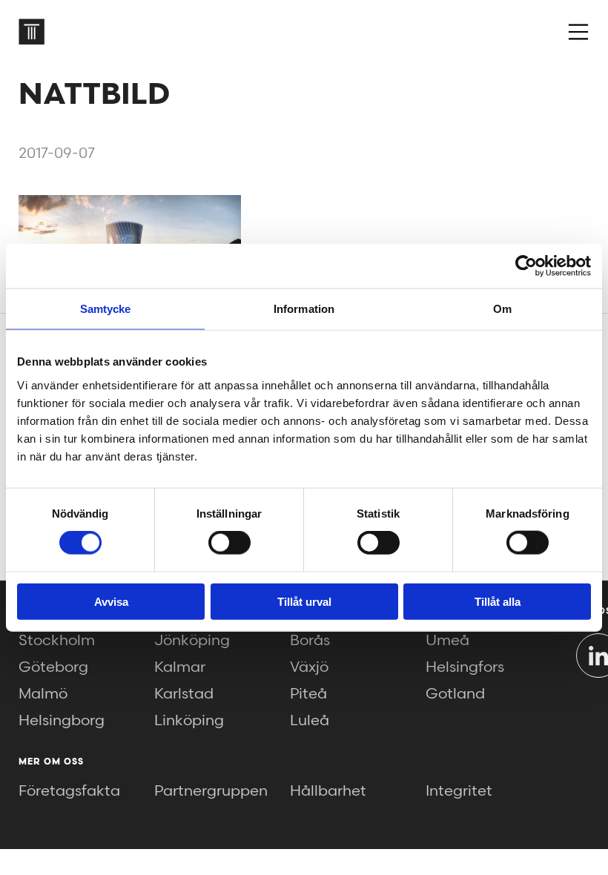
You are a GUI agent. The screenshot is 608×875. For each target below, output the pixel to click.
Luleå (309, 721)
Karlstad (184, 694)
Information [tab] (304, 309)
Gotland (455, 694)
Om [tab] (502, 309)
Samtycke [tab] (105, 309)
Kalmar (179, 667)
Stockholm (57, 641)
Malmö (43, 694)
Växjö (309, 667)
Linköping (189, 721)
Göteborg (53, 667)
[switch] (229, 543)
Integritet (459, 791)
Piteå (308, 694)
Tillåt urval (304, 601)
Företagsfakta (69, 791)
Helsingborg (62, 721)
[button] (578, 32)
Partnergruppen (211, 791)
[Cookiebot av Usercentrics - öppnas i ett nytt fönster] (526, 266)
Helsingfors (465, 667)
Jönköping (192, 641)
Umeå (447, 641)
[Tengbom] (31, 31)
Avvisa (111, 601)
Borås (310, 641)
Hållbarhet (328, 791)
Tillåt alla (498, 601)
